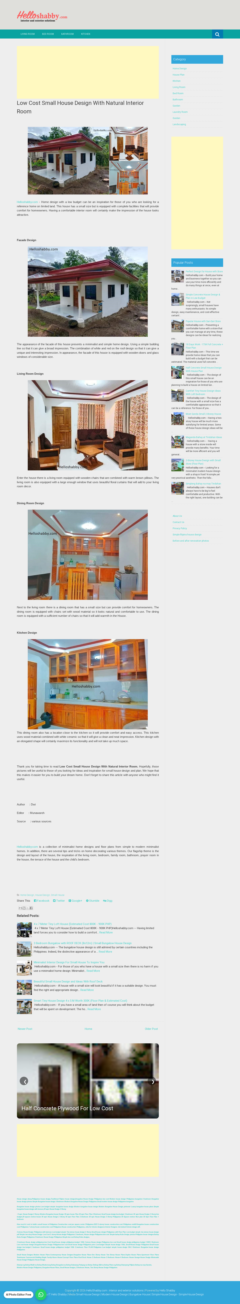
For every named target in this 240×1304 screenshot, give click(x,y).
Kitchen (85, 34)
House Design (42, 895)
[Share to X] (27, 908)
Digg (109, 900)
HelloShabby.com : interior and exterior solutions (114, 1290)
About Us (177, 516)
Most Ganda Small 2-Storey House (203, 414)
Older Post (151, 1029)
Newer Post (25, 1029)
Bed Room (48, 34)
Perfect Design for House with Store (204, 271)
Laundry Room (180, 112)
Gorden (176, 118)
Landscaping (179, 124)
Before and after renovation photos (191, 541)
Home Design (27, 895)
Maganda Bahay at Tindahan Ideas (204, 437)
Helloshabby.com (27, 202)
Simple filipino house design (187, 534)
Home (88, 1029)
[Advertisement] (88, 72)
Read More (106, 932)
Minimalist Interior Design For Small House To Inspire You (69, 962)
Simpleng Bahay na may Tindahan (203, 483)
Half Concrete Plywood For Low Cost (67, 1108)
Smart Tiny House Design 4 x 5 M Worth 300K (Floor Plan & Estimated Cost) (80, 1000)
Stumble (93, 900)
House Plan (178, 74)
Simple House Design (191, 1294)
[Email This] (20, 908)
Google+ (76, 900)
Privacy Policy (180, 528)
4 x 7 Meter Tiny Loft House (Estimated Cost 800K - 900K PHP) (73, 924)
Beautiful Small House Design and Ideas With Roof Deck (68, 981)
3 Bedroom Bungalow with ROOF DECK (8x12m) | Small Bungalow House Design (83, 943)
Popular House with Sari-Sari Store (203, 321)
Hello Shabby (167, 1290)
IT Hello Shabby (57, 1294)
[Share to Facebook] (31, 908)
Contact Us (178, 522)
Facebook (42, 900)
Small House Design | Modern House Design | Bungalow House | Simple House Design (126, 1294)
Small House (57, 895)
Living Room (28, 34)
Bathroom (67, 34)
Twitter (60, 900)
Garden (176, 105)
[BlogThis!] (24, 908)
